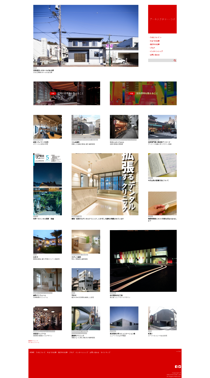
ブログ (152, 48)
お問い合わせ (155, 55)
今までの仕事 (155, 41)
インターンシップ (156, 51)
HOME (32, 352)
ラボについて (155, 37)
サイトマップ (105, 352)
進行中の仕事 (155, 44)
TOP (179, 351)
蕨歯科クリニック (33, 340)
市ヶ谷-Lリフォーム (33, 342)
